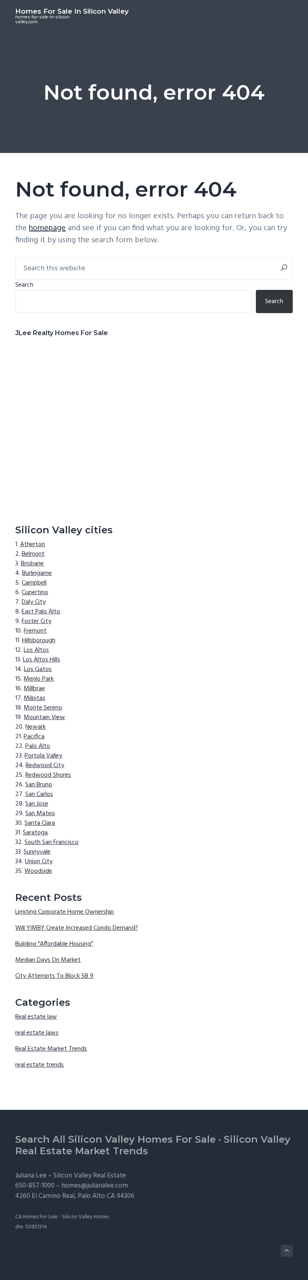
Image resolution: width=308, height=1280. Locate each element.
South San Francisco (51, 842)
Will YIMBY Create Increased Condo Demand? (76, 928)
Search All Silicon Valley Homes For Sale (115, 1139)
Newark (35, 727)
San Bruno (38, 785)
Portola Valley (43, 756)
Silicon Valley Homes (85, 1217)
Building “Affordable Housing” (54, 944)
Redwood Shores (48, 775)
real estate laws (37, 1033)
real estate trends (39, 1065)
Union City (39, 861)
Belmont (33, 554)
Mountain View (44, 717)
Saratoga (35, 833)
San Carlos (39, 794)
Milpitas (34, 698)
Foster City (36, 621)
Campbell (34, 583)
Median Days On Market (48, 960)
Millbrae (34, 688)
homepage (47, 228)
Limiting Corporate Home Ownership (64, 912)
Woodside (38, 871)
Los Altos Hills (41, 660)
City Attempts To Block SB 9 (54, 976)
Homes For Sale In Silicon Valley (72, 11)
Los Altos (36, 650)
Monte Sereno (43, 708)
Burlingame (37, 573)
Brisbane (32, 564)
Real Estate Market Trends (51, 1049)
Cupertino (35, 592)
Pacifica (34, 736)
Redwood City (45, 765)
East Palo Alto (41, 612)
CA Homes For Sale (36, 1217)
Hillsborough (38, 640)
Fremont (35, 631)
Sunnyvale (37, 852)
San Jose (36, 804)
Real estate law (36, 1017)
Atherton (32, 544)
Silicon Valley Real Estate (89, 1175)
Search (24, 285)
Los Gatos (38, 669)
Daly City (34, 602)
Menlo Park (39, 679)
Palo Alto (37, 746)
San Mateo (40, 813)
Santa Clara (39, 823)
